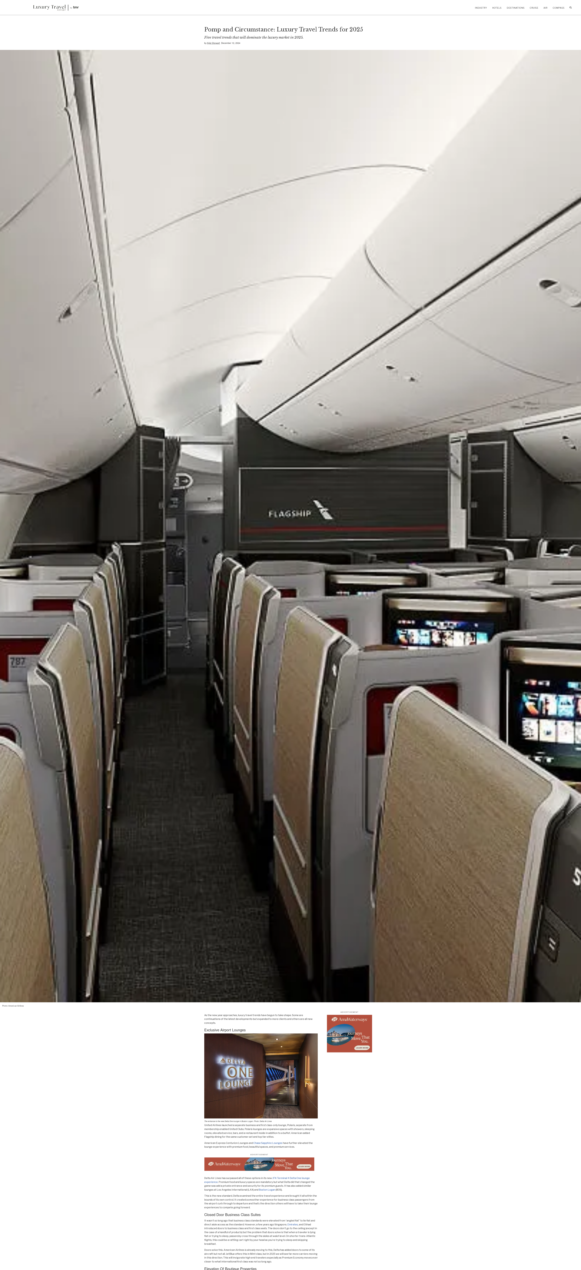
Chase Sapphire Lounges (267, 1143)
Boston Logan (267, 1189)
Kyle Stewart (213, 43)
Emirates (292, 1224)
